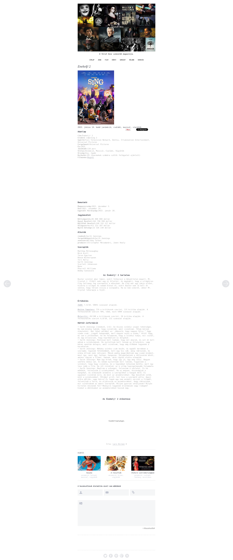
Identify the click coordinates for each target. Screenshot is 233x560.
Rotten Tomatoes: (86, 309)
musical (127, 127)
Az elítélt (7, 283)
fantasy (137, 477)
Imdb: (80, 305)
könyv (114, 60)
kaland (93, 475)
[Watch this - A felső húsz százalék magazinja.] (116, 50)
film (106, 60)
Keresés (141, 60)
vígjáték (137, 127)
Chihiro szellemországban (142, 473)
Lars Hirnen (119, 444)
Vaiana (89, 473)
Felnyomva (225, 283)
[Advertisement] (116, 180)
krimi (120, 475)
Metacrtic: (83, 316)
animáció (107, 127)
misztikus (147, 477)
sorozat (123, 60)
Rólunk (131, 60)
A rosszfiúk (116, 473)
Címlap (91, 60)
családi (117, 127)
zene (99, 60)
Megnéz (90, 157)
